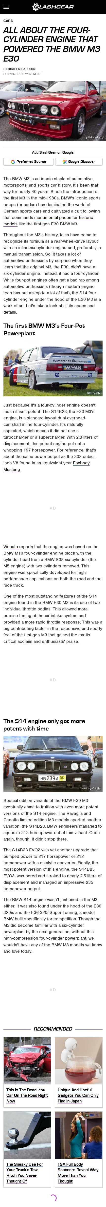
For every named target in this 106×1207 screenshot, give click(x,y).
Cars (8, 21)
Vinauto (10, 546)
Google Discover (81, 161)
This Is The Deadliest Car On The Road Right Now (27, 1095)
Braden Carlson (21, 69)
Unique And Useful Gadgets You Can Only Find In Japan (78, 1095)
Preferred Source (31, 161)
